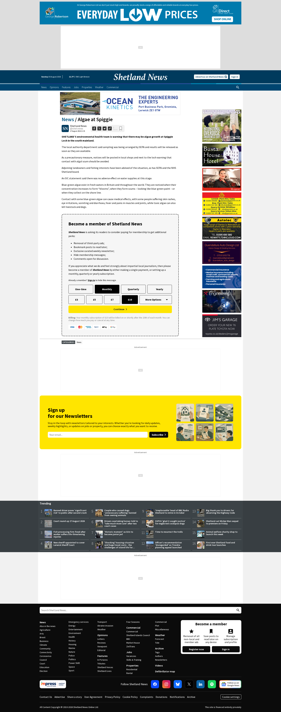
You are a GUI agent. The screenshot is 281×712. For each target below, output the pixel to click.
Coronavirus (45, 656)
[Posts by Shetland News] (65, 128)
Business (44, 641)
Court (42, 663)
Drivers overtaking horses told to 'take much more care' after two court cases (121, 523)
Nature (72, 651)
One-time (80, 289)
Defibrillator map (165, 671)
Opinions (102, 635)
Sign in (234, 76)
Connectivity (46, 652)
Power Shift (74, 663)
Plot (157, 625)
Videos (159, 665)
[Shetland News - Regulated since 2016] (53, 684)
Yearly (159, 289)
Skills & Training (133, 659)
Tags (157, 652)
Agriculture (45, 629)
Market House (133, 642)
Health (72, 636)
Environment (75, 633)
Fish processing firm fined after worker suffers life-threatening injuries (69, 534)
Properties (132, 665)
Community (45, 648)
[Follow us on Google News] (230, 684)
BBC (128, 639)
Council (43, 659)
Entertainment (75, 629)
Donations (161, 697)
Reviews (101, 642)
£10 (130, 299)
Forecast (159, 639)
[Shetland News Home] (140, 82)
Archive (159, 648)
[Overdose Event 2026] (221, 111)
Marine (72, 648)
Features (102, 656)
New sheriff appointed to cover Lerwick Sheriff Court (69, 543)
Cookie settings (231, 697)
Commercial (133, 627)
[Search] (237, 87)
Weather (101, 629)
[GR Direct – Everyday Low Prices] (140, 13)
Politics (72, 659)
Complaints (146, 697)
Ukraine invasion (105, 625)
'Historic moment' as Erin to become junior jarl (118, 533)
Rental (129, 673)
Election (43, 671)
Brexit (42, 637)
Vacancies (131, 656)
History (72, 640)
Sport (71, 670)
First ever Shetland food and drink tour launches (220, 543)
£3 (76, 299)
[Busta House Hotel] (221, 155)
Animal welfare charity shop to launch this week (221, 533)
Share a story (74, 697)
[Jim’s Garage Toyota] (221, 325)
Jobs (129, 652)
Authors (159, 656)
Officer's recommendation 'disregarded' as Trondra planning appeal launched (168, 545)
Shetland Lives (104, 671)
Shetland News (78, 126)
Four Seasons (133, 621)
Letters (101, 639)
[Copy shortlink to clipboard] (110, 128)
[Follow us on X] (189, 684)
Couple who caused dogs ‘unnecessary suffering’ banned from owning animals (120, 513)
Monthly (107, 289)
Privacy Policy (112, 697)
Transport (102, 621)
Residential (131, 669)
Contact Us (46, 697)
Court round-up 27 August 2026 (69, 521)
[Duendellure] (221, 252)
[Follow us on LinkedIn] (200, 684)
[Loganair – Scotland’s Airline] (221, 179)
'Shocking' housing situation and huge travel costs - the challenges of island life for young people (119, 546)
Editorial (101, 650)
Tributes (101, 663)
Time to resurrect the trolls (169, 531)
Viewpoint (102, 646)
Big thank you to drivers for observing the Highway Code (220, 511)
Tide (157, 642)
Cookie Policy (130, 697)
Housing (72, 644)
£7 (112, 299)
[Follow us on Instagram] (166, 684)
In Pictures (102, 659)
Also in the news (47, 626)
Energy (72, 625)
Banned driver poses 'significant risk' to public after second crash (70, 511)
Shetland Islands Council (138, 635)
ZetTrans (130, 646)
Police (72, 655)
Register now (196, 649)
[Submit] (237, 610)
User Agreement (93, 697)
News (68, 119)
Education (44, 667)
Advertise (59, 697)
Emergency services (79, 621)
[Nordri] (221, 301)
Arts (42, 633)
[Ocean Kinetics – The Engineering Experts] (120, 103)
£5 (94, 299)
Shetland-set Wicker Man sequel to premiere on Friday (222, 522)
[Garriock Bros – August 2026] (221, 203)
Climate (43, 644)
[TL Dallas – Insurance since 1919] (221, 277)
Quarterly (133, 289)
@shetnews (76, 128)
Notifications (177, 697)
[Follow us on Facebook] (155, 684)
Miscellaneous (162, 629)
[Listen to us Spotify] (212, 684)
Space (72, 666)
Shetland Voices (105, 667)
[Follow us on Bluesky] (178, 684)
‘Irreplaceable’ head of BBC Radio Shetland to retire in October (172, 511)
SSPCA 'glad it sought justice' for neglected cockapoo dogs (170, 522)
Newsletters (161, 659)
